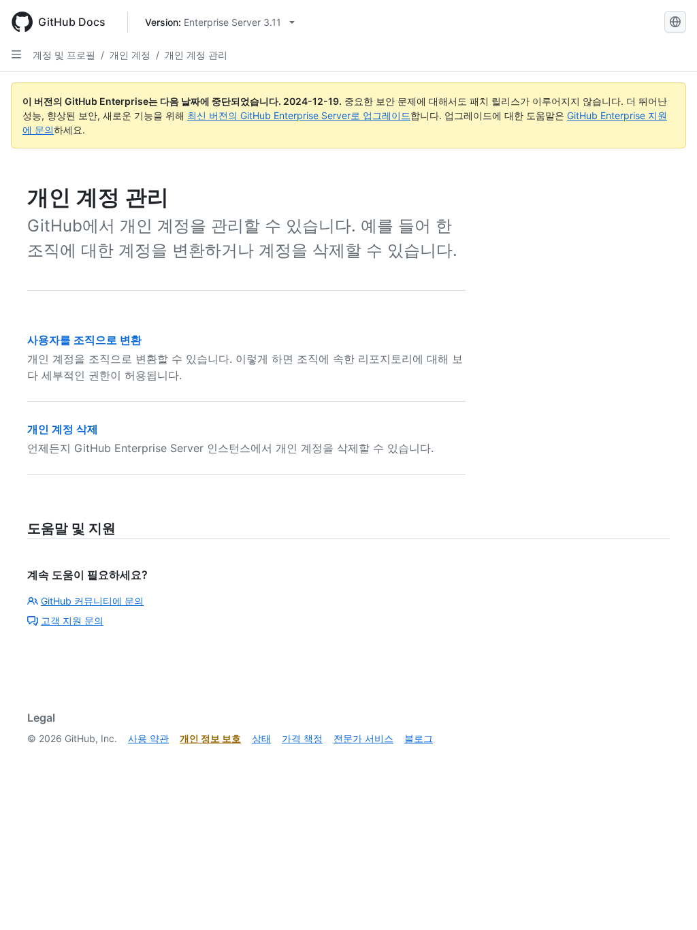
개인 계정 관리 (196, 55)
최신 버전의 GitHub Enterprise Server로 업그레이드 (298, 115)
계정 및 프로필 (64, 55)
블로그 (418, 738)
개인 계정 (130, 55)
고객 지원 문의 (72, 620)
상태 (261, 738)
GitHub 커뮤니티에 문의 (92, 601)
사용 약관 (148, 738)
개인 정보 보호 (210, 738)
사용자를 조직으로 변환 (84, 340)
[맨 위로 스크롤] (667, 900)
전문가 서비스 (363, 738)
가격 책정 (302, 738)
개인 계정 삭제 (62, 429)
